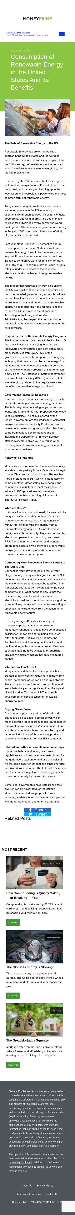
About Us (27, 1185)
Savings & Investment (52, 863)
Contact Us (52, 1194)
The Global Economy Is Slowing (29, 967)
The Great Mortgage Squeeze (27, 1040)
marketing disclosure (20, 1162)
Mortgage (56, 1011)
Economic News (20, 50)
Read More (13, 922)
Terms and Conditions (29, 1194)
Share (39, 810)
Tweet (40, 814)
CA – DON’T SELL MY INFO (47, 1202)
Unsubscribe (19, 1202)
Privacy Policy (45, 1185)
